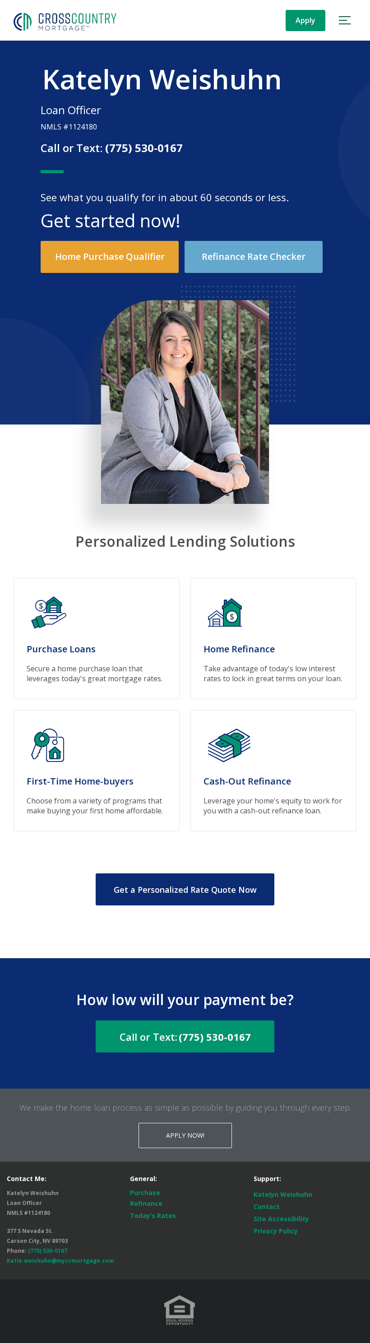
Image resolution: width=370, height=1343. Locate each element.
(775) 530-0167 (144, 147)
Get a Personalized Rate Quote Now (185, 889)
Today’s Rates (153, 1215)
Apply (305, 20)
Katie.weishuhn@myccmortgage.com (60, 1261)
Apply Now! (185, 1135)
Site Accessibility (281, 1218)
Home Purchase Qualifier (110, 256)
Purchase (145, 1192)
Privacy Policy (276, 1231)
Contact (267, 1206)
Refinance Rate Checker (253, 256)
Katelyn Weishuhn (283, 1194)
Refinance (146, 1203)
